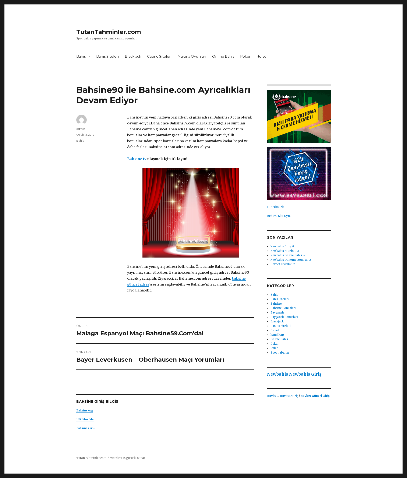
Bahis (81, 56)
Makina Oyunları (192, 56)
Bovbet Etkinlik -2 (282, 264)
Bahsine (276, 303)
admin (80, 128)
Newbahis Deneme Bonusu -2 (290, 260)
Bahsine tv (136, 159)
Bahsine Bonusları (283, 308)
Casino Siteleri (159, 56)
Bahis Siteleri (107, 56)
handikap (277, 335)
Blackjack (133, 56)
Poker (245, 56)
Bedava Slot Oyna (279, 216)
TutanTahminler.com (108, 31)
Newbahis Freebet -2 (284, 251)
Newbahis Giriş (305, 374)
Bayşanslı (277, 312)
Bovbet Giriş (289, 396)
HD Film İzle (85, 419)
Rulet (261, 56)
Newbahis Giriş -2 (282, 246)
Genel (274, 330)
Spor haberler (280, 352)
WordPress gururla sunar (127, 458)
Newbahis (277, 374)
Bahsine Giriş (85, 428)
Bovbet (272, 396)
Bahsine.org (84, 410)
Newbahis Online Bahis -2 (287, 255)
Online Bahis (223, 56)
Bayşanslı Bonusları (284, 317)
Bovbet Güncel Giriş (315, 396)
